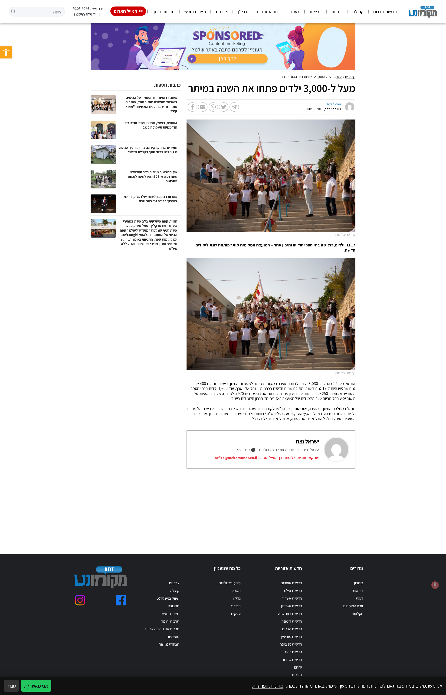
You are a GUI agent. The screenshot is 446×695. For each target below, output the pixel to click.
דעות (295, 12)
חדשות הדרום (385, 12)
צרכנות (222, 12)
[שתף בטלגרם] (234, 107)
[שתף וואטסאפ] (213, 107)
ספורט (236, 605)
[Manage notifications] (435, 585)
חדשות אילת (293, 590)
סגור (11, 685)
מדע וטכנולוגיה (230, 582)
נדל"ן (242, 12)
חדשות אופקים (291, 582)
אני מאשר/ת (36, 685)
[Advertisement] (229, 505)
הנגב (339, 77)
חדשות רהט (293, 651)
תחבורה (173, 605)
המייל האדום (125, 11)
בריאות (315, 12)
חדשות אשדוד (292, 598)
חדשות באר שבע (290, 613)
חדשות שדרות (292, 659)
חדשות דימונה (292, 621)
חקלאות (357, 613)
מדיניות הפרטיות (267, 685)
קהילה (358, 12)
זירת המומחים (269, 12)
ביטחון (337, 12)
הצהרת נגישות (169, 644)
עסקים (236, 613)
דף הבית (350, 77)
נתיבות (297, 674)
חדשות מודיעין (291, 636)
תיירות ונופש (195, 12)
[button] (6, 52)
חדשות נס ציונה (291, 644)
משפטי (235, 590)
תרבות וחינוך (163, 12)
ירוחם (298, 667)
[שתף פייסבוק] (192, 107)
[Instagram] (80, 600)
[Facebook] (121, 600)
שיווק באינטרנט (168, 598)
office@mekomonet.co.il (236, 457)
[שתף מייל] (202, 107)
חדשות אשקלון (291, 605)
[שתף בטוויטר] (223, 107)
